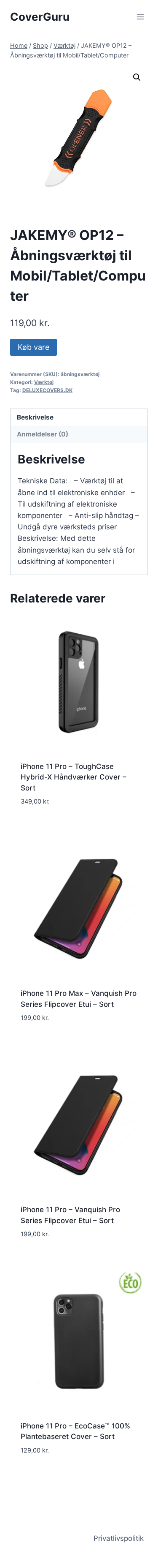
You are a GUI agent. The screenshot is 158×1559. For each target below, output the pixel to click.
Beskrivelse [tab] (35, 417)
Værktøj (44, 382)
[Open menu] (140, 16)
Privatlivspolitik (119, 1538)
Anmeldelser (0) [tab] (42, 434)
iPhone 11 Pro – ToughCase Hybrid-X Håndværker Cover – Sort (73, 777)
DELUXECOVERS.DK (47, 390)
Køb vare (33, 347)
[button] (137, 77)
